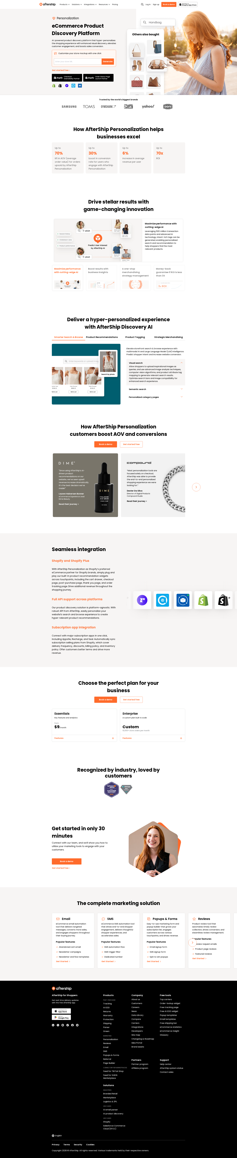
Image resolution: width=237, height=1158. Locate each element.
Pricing (115, 4)
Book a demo (169, 4)
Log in (148, 4)
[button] (156, 363)
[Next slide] (196, 487)
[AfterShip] (48, 4)
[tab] (67, 278)
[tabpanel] (118, 374)
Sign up (156, 4)
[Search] (142, 4)
